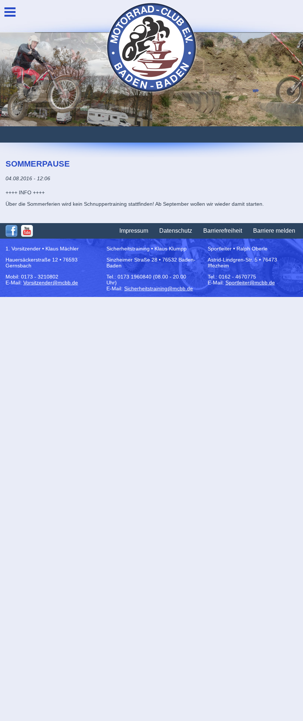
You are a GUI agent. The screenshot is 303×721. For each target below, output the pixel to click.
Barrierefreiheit (222, 231)
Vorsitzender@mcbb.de (50, 283)
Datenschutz (175, 231)
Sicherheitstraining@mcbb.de (158, 288)
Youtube (27, 231)
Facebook (11, 231)
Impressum (133, 231)
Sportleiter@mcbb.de (250, 283)
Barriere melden (274, 231)
